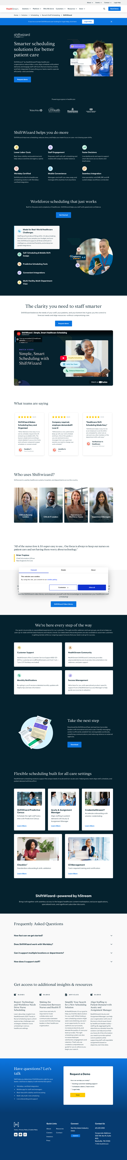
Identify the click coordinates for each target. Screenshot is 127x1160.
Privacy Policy (23, 1130)
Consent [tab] (34, 570)
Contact (106, 3)
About (89, 3)
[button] (90, 2)
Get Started (63, 215)
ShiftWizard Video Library (63, 604)
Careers (49, 1133)
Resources (60, 1129)
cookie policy (52, 579)
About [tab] (93, 570)
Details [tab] (63, 570)
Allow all (92, 587)
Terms (16, 1130)
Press (48, 1141)
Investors (49, 1137)
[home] (12, 9)
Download (74, 745)
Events (98, 3)
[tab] (37, 237)
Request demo (22, 79)
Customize (62, 587)
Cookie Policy (33, 1130)
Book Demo (114, 9)
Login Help (88, 22)
